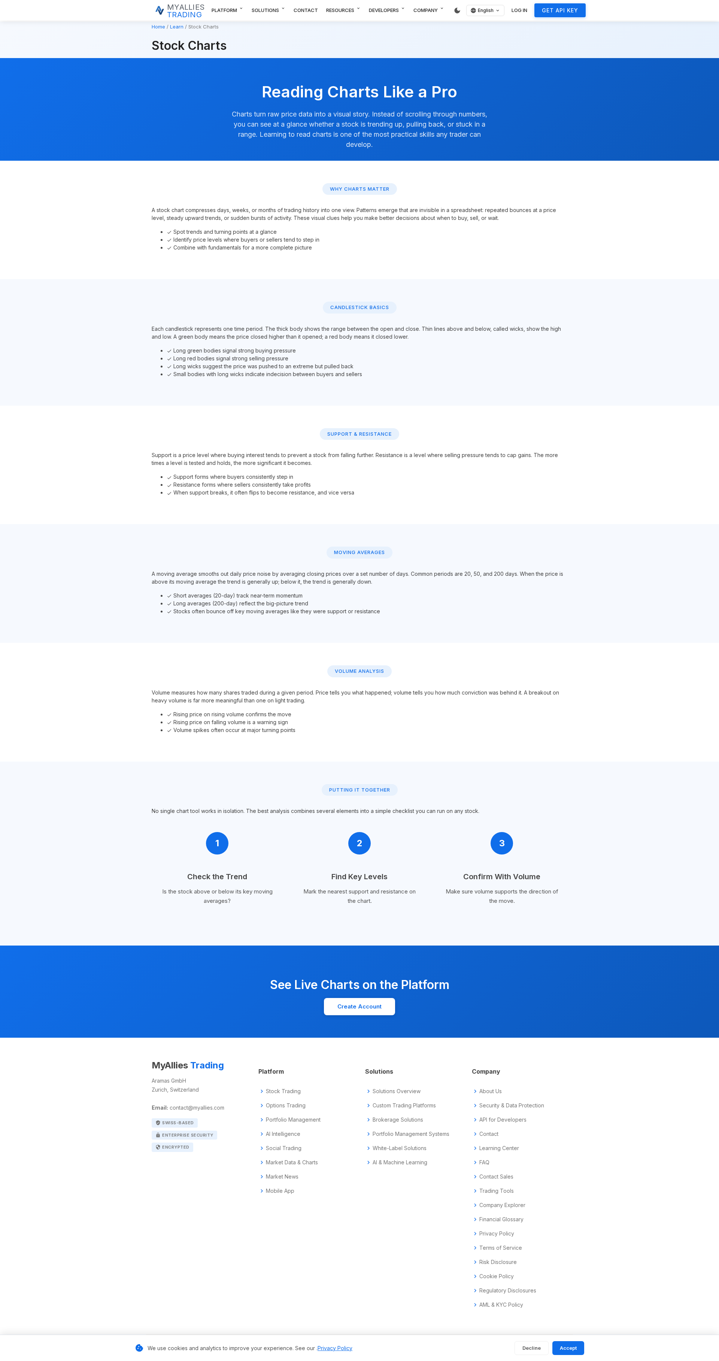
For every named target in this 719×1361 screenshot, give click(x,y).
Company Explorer (502, 1205)
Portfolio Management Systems (411, 1134)
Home (158, 27)
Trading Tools (496, 1191)
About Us (490, 1091)
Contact (306, 10)
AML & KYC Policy (501, 1304)
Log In (519, 10)
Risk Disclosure (498, 1262)
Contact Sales (496, 1176)
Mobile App (280, 1191)
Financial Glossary (501, 1219)
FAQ (484, 1162)
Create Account (359, 1006)
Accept (568, 1348)
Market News (282, 1176)
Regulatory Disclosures (507, 1290)
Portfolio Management (293, 1119)
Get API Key (560, 10)
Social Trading (283, 1148)
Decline (531, 1348)
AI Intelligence (283, 1134)
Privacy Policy (496, 1233)
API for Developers (503, 1119)
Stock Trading (283, 1091)
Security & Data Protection (511, 1105)
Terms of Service (500, 1247)
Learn (176, 27)
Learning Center (499, 1148)
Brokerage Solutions (398, 1119)
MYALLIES (185, 11)
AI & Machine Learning (400, 1162)
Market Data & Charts (292, 1162)
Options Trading (286, 1105)
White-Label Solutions (400, 1148)
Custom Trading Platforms (404, 1105)
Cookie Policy (496, 1276)
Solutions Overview (397, 1091)
